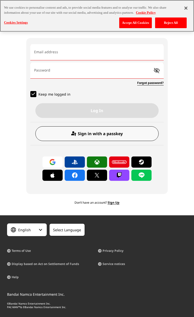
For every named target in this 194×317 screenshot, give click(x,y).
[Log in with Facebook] (75, 175)
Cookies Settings (16, 22)
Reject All (171, 23)
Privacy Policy (113, 251)
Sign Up (113, 202)
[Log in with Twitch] (119, 175)
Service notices (114, 264)
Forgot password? (150, 83)
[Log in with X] (97, 175)
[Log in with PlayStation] (75, 162)
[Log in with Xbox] (97, 162)
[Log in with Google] (52, 162)
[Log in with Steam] (141, 162)
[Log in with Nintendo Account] (119, 162)
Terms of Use (21, 251)
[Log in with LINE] (141, 175)
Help (15, 277)
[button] (157, 70)
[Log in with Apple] (52, 175)
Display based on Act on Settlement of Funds (45, 264)
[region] (97, 16)
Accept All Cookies (135, 23)
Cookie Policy (146, 12)
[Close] (185, 8)
